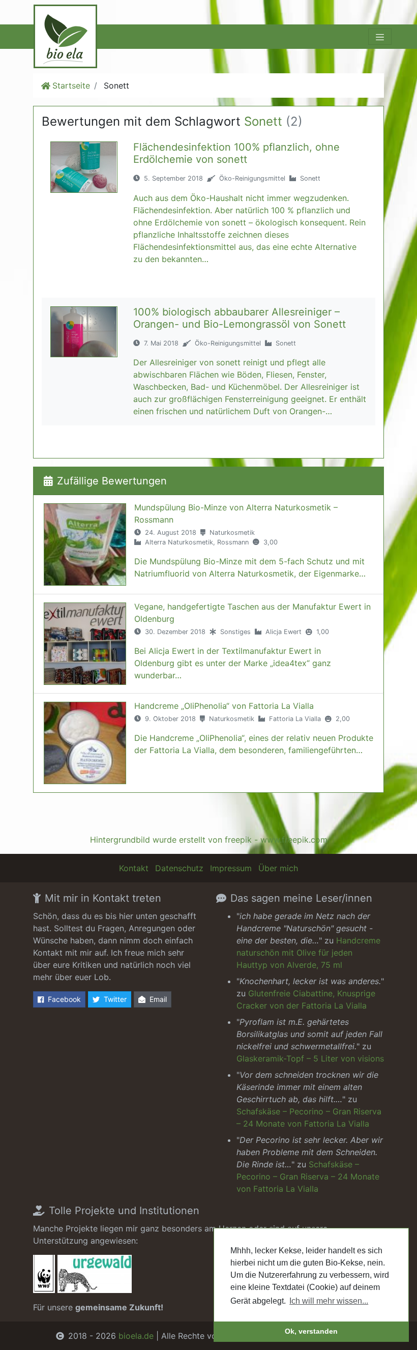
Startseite (71, 85)
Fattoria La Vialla (295, 719)
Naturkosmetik (232, 532)
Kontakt (133, 868)
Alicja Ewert (283, 632)
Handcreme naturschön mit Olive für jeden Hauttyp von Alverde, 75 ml (308, 952)
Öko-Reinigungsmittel (252, 178)
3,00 (270, 542)
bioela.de (136, 1336)
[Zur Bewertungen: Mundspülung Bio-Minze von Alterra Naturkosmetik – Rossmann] (85, 544)
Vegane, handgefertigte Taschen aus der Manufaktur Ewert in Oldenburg (252, 612)
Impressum (231, 868)
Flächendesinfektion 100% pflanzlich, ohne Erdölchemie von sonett (236, 153)
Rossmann (233, 542)
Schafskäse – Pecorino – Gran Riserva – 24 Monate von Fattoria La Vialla (307, 1176)
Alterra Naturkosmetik (179, 542)
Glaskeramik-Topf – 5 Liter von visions (310, 1058)
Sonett (310, 178)
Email (158, 999)
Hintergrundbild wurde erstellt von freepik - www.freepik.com (208, 840)
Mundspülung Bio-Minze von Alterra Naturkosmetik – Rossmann (236, 513)
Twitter (115, 999)
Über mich (278, 868)
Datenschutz (179, 868)
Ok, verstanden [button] (311, 1331)
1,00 (322, 632)
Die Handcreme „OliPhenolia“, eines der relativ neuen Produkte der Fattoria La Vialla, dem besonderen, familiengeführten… (253, 744)
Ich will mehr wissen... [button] (328, 1301)
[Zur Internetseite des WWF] (44, 1277)
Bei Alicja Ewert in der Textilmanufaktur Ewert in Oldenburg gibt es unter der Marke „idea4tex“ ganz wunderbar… (232, 663)
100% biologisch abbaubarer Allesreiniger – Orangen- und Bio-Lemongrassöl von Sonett (239, 318)
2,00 (343, 719)
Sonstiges (235, 632)
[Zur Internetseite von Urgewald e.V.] (94, 1277)
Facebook (64, 999)
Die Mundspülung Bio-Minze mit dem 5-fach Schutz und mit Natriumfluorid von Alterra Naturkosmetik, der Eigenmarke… (250, 567)
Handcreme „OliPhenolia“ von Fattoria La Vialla (224, 706)
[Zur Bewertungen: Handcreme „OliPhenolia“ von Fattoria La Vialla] (85, 743)
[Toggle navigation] (380, 36)
